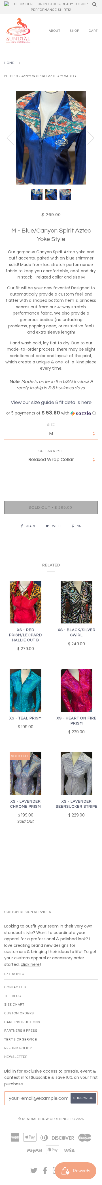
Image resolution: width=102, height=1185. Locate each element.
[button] (51, 413)
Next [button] (87, 137)
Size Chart (14, 1004)
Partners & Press (20, 1030)
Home (9, 62)
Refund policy (18, 1048)
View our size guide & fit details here (51, 402)
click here (30, 964)
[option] (51, 138)
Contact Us (15, 987)
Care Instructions (22, 1022)
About (54, 30)
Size (51, 424)
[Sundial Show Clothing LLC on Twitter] (34, 1172)
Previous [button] (14, 137)
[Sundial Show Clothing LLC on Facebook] (45, 1172)
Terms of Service (20, 1039)
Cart (93, 30)
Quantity (51, 476)
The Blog (12, 996)
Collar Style (51, 451)
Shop (74, 30)
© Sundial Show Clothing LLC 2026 (51, 1119)
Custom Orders (19, 1013)
